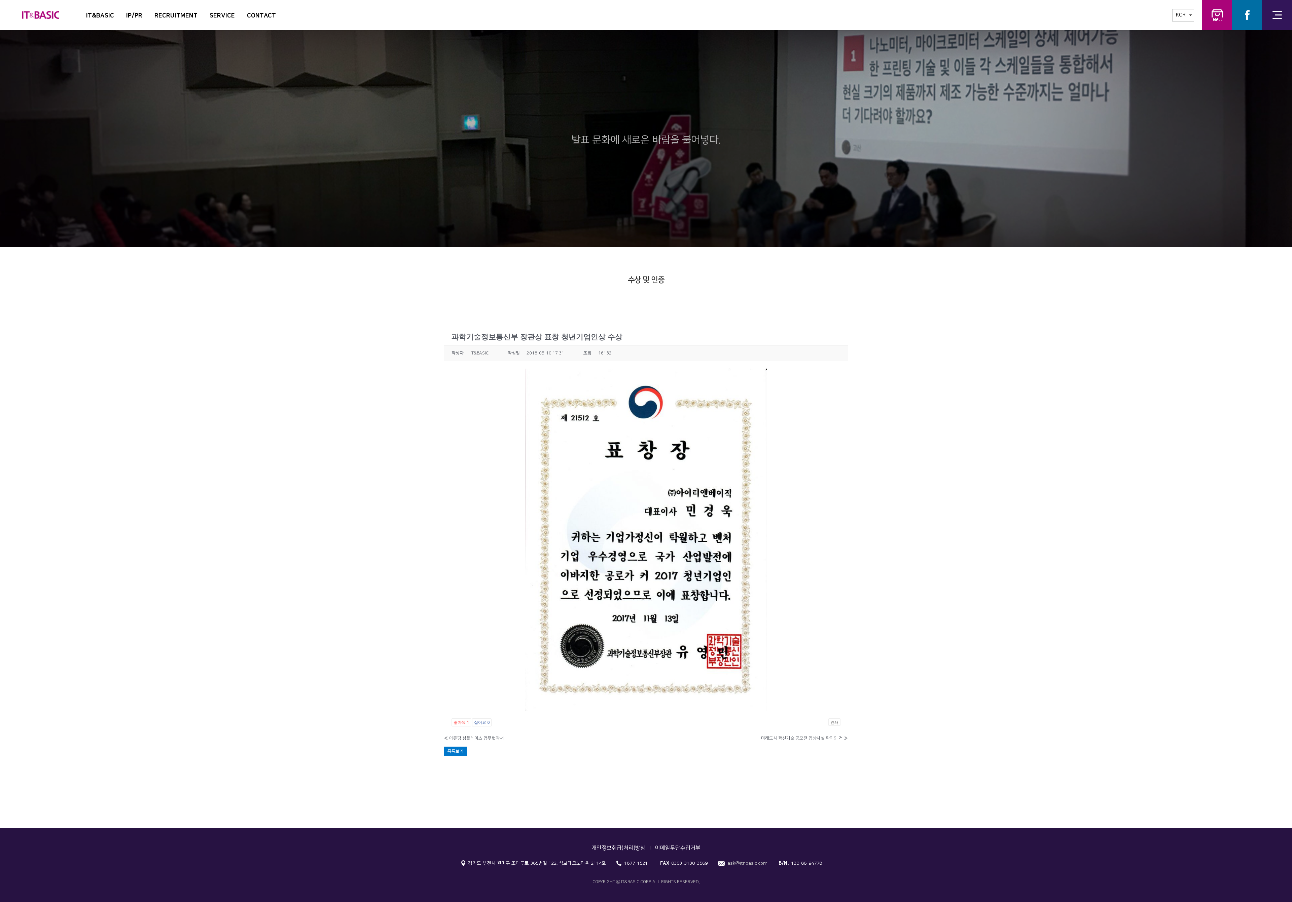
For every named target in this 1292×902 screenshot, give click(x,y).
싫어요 (482, 722)
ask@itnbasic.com (747, 863)
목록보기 (455, 751)
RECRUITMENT (176, 15)
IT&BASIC (100, 15)
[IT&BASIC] (40, 11)
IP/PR (134, 15)
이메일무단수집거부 (678, 848)
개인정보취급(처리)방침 (618, 848)
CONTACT (261, 15)
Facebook (1247, 15)
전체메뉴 (1277, 15)
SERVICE (222, 15)
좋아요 (461, 722)
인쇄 (834, 722)
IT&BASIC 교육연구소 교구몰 (1217, 15)
